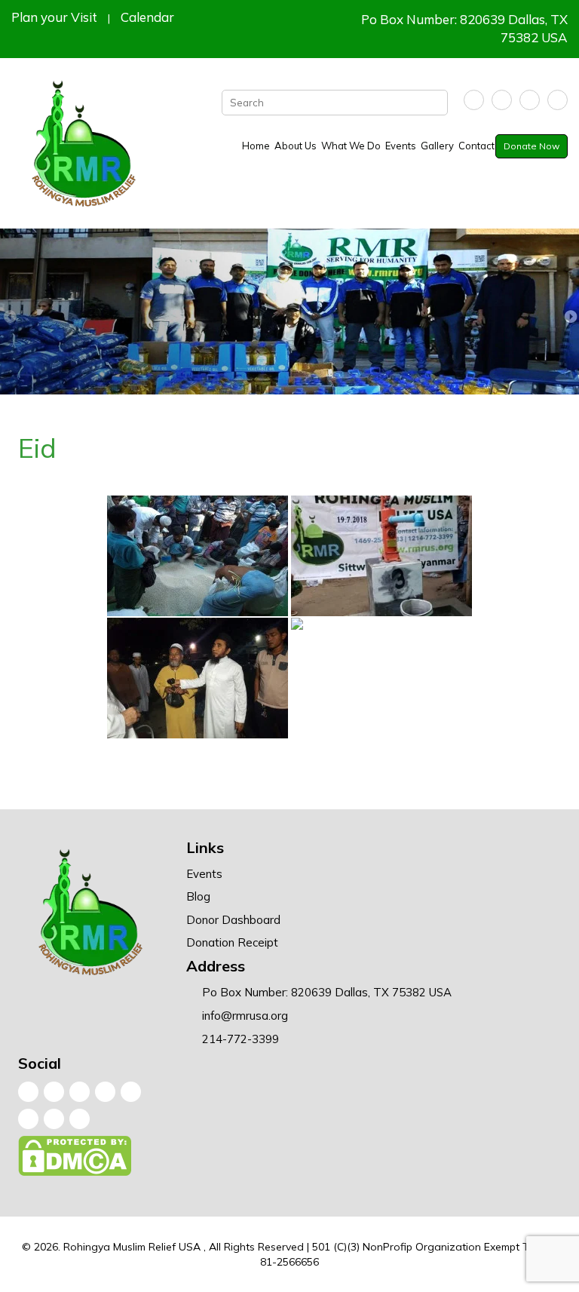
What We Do (351, 146)
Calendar (147, 17)
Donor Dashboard (233, 920)
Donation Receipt (232, 942)
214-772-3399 (240, 1039)
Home (256, 146)
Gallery (437, 146)
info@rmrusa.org (245, 1015)
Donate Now (531, 146)
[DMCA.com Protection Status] (75, 1159)
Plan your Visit (54, 17)
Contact (476, 146)
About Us (295, 146)
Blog (198, 896)
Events (400, 146)
